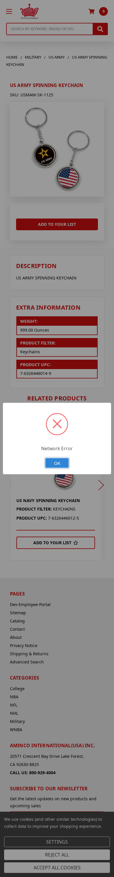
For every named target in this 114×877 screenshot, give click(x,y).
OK (57, 463)
